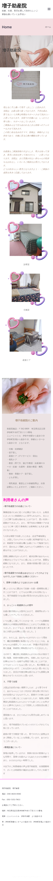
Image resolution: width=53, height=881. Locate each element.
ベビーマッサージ (9, 847)
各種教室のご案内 (9, 851)
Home (4, 838)
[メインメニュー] (49, 9)
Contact (5, 834)
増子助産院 (14, 6)
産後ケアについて (9, 863)
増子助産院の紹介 (9, 855)
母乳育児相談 (7, 859)
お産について (7, 843)
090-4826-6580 (14, 794)
